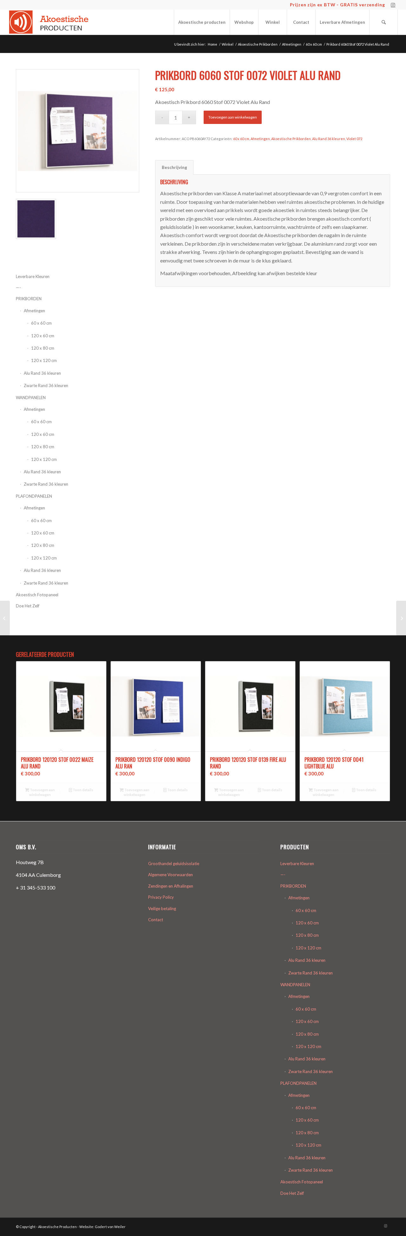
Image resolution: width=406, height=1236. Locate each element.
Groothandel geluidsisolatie (173, 863)
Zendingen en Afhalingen (170, 886)
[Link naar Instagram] (393, 5)
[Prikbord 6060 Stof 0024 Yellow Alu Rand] (5, 618)
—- (282, 874)
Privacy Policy (161, 897)
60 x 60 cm (41, 323)
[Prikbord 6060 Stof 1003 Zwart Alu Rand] (401, 618)
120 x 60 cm (42, 335)
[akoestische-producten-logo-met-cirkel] (50, 22)
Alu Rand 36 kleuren (42, 373)
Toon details (82, 790)
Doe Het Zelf (27, 605)
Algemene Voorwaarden (170, 874)
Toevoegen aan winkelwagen (232, 117)
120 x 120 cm (44, 360)
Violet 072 (354, 139)
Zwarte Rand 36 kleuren (46, 385)
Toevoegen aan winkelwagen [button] (42, 792)
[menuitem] (202, 22)
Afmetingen (34, 409)
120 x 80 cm (42, 348)
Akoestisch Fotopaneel (37, 594)
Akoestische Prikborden (291, 139)
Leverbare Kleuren (297, 863)
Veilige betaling (162, 908)
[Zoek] (383, 22)
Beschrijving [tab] (174, 167)
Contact (155, 919)
